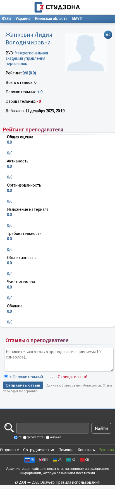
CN (87, 460)
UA (59, 460)
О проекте (9, 449)
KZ (73, 460)
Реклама (106, 449)
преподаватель (35, 437)
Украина (23, 18)
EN (46, 460)
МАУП (77, 18)
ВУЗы (6, 18)
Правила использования (78, 482)
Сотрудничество (38, 449)
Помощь (65, 449)
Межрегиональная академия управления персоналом (27, 58)
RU (32, 460)
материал (55, 437)
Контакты (86, 449)
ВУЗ (19, 437)
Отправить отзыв (23, 385)
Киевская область (51, 18)
